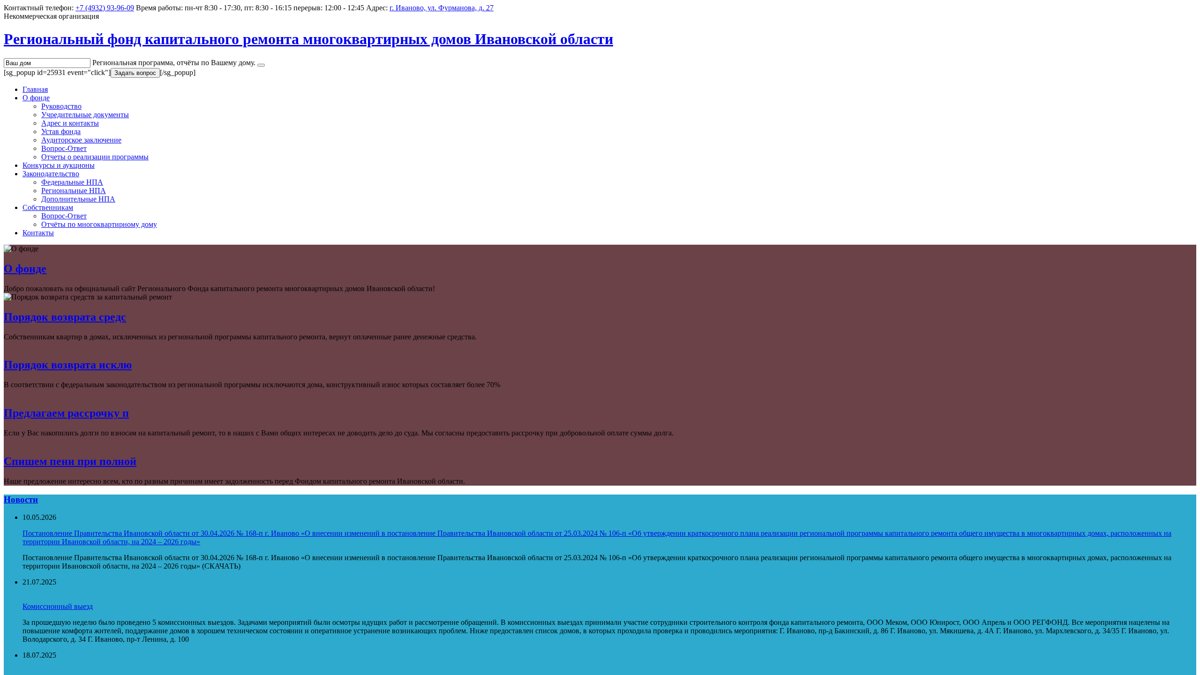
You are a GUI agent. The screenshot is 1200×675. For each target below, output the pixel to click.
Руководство (61, 106)
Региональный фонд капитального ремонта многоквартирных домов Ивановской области (308, 38)
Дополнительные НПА (78, 199)
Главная (35, 89)
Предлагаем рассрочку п (66, 413)
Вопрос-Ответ (64, 148)
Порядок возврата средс (65, 317)
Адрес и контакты (70, 123)
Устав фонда (61, 131)
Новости (21, 499)
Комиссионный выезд (57, 606)
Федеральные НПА (72, 182)
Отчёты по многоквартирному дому (99, 224)
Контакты (38, 233)
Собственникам (47, 207)
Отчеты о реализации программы (95, 157)
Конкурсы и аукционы (58, 165)
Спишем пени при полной (70, 461)
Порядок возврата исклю (68, 365)
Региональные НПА (73, 191)
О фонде (36, 98)
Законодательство (50, 174)
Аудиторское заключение (81, 140)
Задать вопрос (135, 72)
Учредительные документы (85, 115)
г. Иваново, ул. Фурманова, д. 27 (442, 8)
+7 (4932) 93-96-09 (104, 8)
